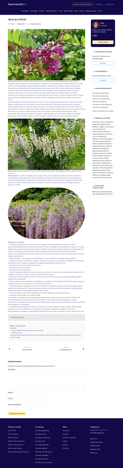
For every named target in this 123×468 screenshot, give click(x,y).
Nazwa (11, 392)
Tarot (60, 11)
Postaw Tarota (103, 42)
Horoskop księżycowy (100, 96)
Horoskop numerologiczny (102, 104)
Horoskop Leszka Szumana (43, 462)
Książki (65, 441)
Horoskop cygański (41, 448)
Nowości (65, 445)
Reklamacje (93, 453)
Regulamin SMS (95, 449)
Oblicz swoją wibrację (15, 448)
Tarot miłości (12, 430)
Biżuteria (65, 434)
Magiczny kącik (91, 11)
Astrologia (34, 11)
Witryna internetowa (14, 405)
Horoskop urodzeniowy (101, 99)
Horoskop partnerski (41, 459)
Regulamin (93, 439)
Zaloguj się (98, 4)
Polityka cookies (95, 446)
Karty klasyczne (51, 11)
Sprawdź (103, 63)
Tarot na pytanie (13, 434)
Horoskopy (25, 11)
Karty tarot (66, 430)
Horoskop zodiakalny (100, 107)
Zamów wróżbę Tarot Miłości (82, 4)
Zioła (100, 11)
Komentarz (11, 369)
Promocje (66, 448)
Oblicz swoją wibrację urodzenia (18, 452)
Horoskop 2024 (40, 441)
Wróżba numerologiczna (16, 445)
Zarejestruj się (109, 4)
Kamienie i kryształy (69, 437)
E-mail (10, 398)
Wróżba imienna (13, 437)
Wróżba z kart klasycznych (16, 441)
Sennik (81, 11)
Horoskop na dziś (40, 434)
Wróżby (41, 11)
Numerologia (68, 11)
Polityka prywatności (96, 442)
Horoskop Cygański (99, 102)
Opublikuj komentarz (17, 414)
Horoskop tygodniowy (100, 93)
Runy (76, 11)
